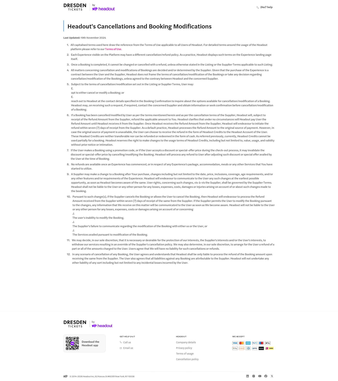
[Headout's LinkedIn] (247, 376)
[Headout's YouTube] (259, 376)
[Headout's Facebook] (265, 376)
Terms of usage (185, 353)
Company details (186, 342)
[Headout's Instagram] (253, 376)
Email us (128, 348)
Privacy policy (184, 348)
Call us (127, 342)
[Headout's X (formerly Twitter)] (272, 376)
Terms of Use (113, 49)
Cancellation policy (187, 359)
